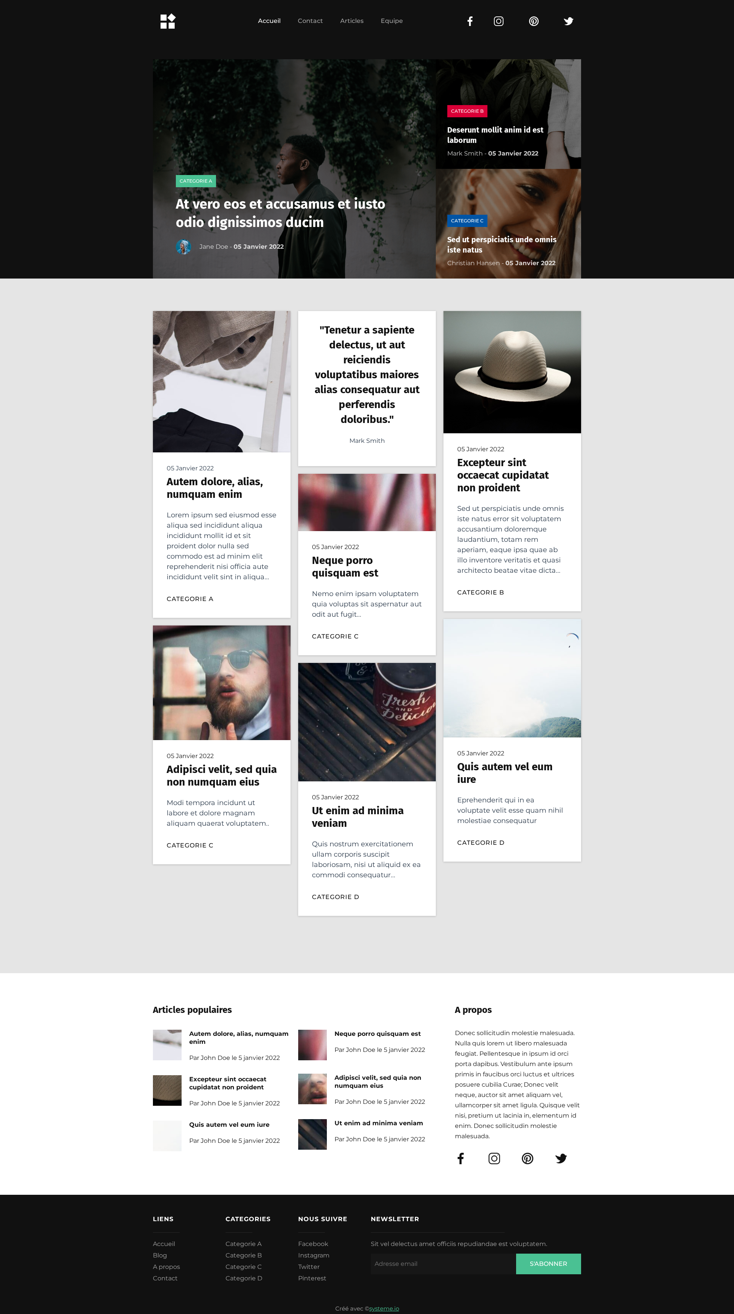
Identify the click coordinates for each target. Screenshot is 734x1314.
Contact (310, 20)
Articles (352, 20)
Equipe (392, 20)
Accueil (269, 20)
